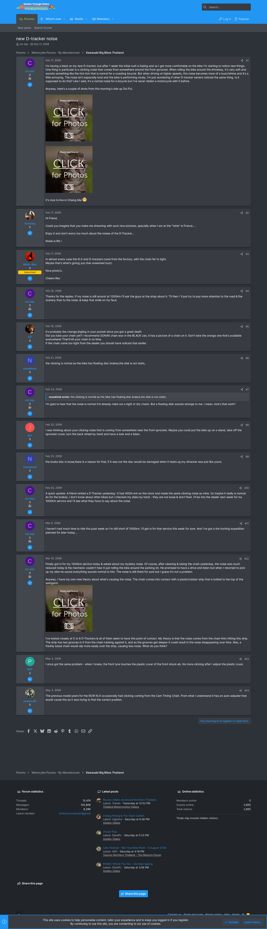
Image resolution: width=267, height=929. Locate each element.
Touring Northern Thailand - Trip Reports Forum (132, 854)
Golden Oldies (111, 822)
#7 (247, 389)
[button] (64, 18)
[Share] (242, 60)
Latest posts (110, 791)
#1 (247, 60)
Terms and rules (193, 914)
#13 (247, 658)
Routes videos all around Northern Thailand (129, 799)
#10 (247, 487)
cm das (24, 44)
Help (227, 914)
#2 (247, 212)
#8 (247, 424)
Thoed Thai (110, 831)
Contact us (174, 914)
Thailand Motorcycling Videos (121, 806)
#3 (247, 253)
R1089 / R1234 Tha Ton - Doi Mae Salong (128, 863)
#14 (247, 690)
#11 (247, 523)
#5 (247, 326)
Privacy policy (213, 914)
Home (235, 914)
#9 (247, 456)
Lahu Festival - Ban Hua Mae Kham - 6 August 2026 (134, 847)
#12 (247, 558)
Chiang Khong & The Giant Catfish (123, 815)
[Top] (243, 914)
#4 (247, 291)
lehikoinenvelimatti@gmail (74, 813)
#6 (247, 358)
